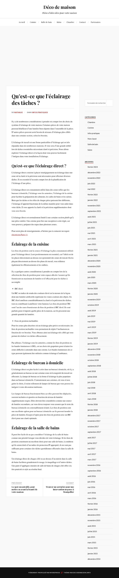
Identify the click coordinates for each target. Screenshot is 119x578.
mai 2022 (91, 189)
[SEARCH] (109, 103)
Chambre (70, 22)
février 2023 (93, 167)
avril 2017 (92, 454)
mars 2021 (92, 244)
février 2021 (93, 250)
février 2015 (93, 548)
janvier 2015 (93, 553)
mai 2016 (91, 487)
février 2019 (93, 338)
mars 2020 (92, 283)
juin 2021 (91, 228)
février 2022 (93, 194)
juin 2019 (91, 316)
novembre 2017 (94, 421)
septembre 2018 (94, 366)
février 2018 (93, 404)
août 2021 (92, 217)
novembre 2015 (94, 520)
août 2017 (92, 437)
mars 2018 (92, 399)
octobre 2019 (93, 305)
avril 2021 (92, 239)
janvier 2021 (93, 255)
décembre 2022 (94, 172)
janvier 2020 (93, 294)
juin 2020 (91, 277)
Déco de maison (59, 7)
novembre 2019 (94, 299)
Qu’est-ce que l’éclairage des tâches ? (41, 99)
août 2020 (92, 272)
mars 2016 (92, 498)
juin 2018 (91, 382)
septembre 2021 (94, 211)
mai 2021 (91, 233)
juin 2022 (91, 183)
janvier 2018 (93, 410)
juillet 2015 (92, 531)
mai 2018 (91, 388)
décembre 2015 (94, 515)
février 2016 (93, 504)
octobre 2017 (93, 426)
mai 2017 (91, 448)
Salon (59, 22)
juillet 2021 (92, 222)
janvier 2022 (93, 200)
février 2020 (93, 288)
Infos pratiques (40, 112)
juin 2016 (91, 482)
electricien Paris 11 (20, 234)
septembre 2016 (94, 471)
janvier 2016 (93, 509)
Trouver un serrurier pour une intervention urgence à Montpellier (60, 489)
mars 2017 (92, 459)
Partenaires (95, 22)
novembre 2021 (94, 205)
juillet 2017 (92, 443)
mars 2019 (92, 332)
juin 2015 (91, 537)
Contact (82, 22)
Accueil (22, 22)
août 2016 (92, 476)
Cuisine (33, 22)
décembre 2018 (94, 349)
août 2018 (92, 371)
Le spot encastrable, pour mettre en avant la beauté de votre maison (24, 489)
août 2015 (92, 526)
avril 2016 (92, 493)
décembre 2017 (94, 415)
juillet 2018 (92, 377)
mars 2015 (92, 542)
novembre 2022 (94, 178)
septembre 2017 (94, 432)
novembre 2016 (94, 465)
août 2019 (92, 310)
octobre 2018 (93, 360)
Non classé (92, 139)
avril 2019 (92, 327)
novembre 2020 (94, 266)
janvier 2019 (93, 344)
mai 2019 (91, 321)
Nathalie (18, 112)
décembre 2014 (94, 559)
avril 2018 (92, 393)
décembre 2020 (94, 261)
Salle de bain (46, 22)
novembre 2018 (94, 355)
